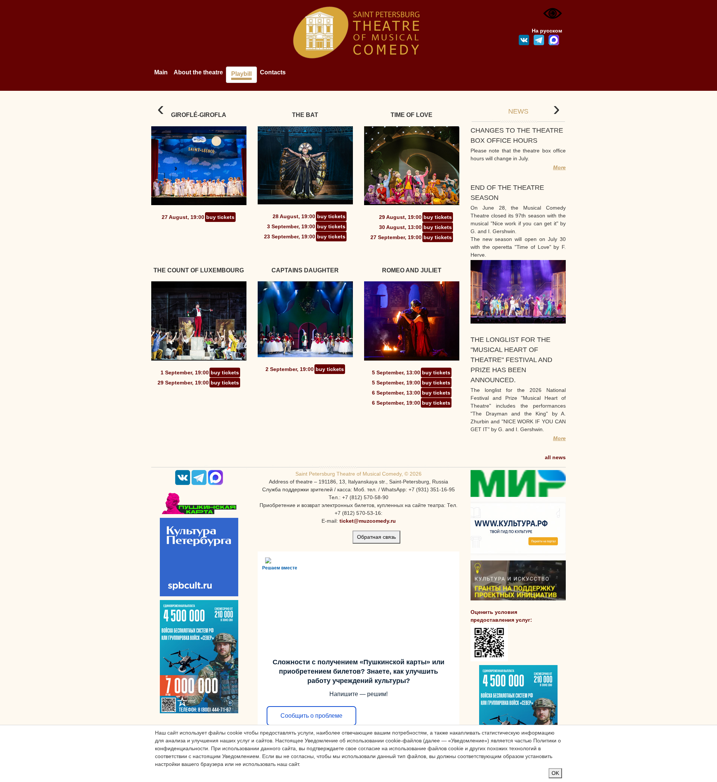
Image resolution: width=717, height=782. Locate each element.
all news (555, 457)
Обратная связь (376, 537)
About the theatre (198, 72)
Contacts (273, 72)
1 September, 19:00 (185, 372)
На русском (547, 31)
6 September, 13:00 (396, 393)
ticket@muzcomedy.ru (367, 521)
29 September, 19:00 (183, 383)
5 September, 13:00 (396, 372)
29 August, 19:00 (400, 217)
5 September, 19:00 (396, 383)
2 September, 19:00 (290, 369)
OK (555, 773)
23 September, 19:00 (289, 236)
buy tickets (220, 217)
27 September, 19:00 (396, 237)
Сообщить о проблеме (311, 716)
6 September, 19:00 (396, 403)
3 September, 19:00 (291, 226)
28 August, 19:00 (294, 216)
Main (161, 72)
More (559, 167)
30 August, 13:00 (400, 227)
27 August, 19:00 (183, 217)
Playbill (241, 74)
